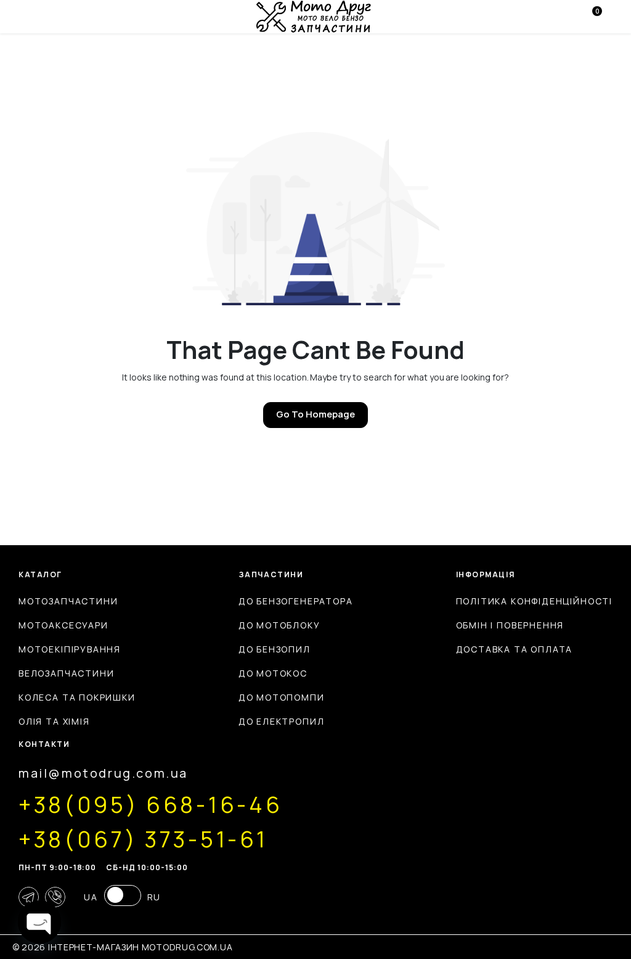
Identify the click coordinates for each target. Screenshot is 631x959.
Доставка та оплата (514, 649)
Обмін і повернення (510, 625)
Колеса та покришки (77, 697)
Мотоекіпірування (69, 649)
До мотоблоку (279, 625)
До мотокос (272, 673)
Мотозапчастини (68, 601)
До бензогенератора (295, 601)
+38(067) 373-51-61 (142, 839)
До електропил (281, 721)
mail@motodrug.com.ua (103, 773)
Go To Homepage (315, 414)
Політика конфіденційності (534, 601)
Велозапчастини (66, 673)
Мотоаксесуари (63, 625)
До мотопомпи (281, 697)
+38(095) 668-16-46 (150, 805)
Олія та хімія (54, 721)
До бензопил (274, 649)
